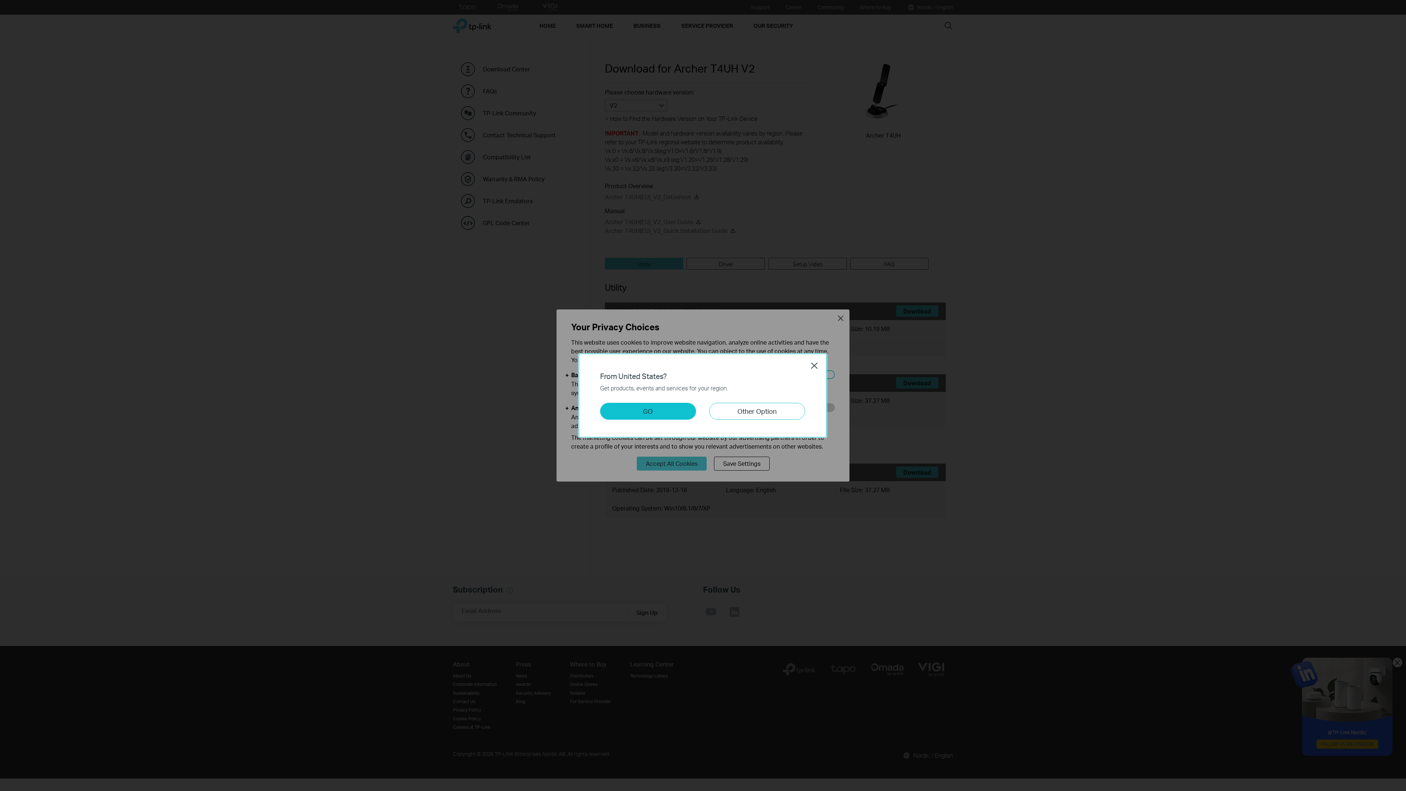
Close (814, 365)
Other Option (757, 411)
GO (648, 411)
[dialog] (703, 395)
